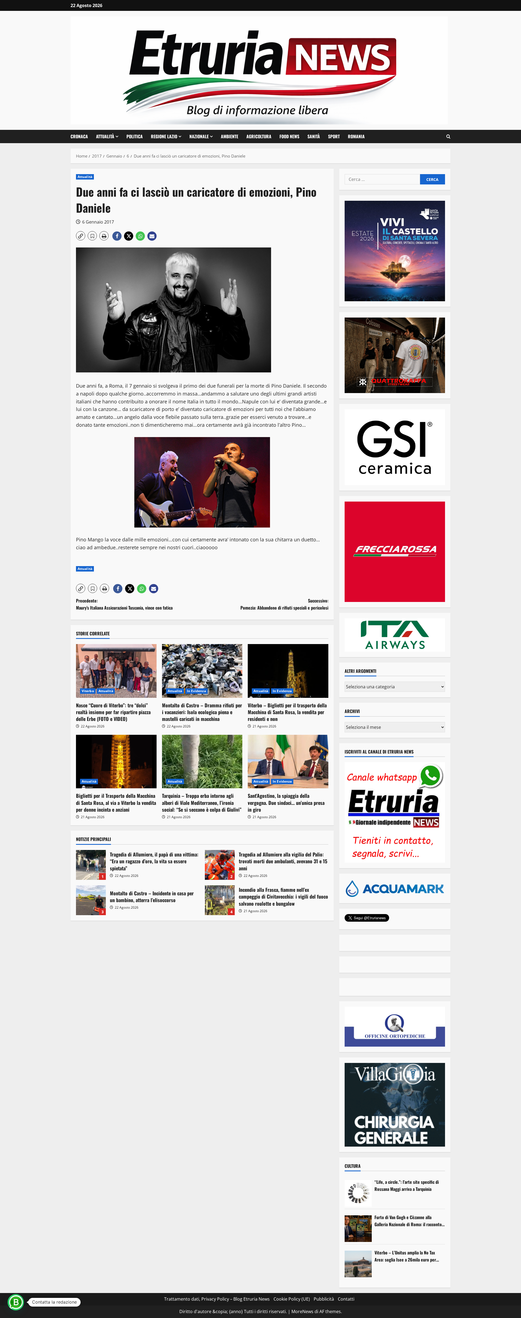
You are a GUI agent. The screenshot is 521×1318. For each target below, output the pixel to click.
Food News (289, 136)
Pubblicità (324, 1299)
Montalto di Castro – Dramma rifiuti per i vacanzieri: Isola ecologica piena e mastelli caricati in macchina (202, 712)
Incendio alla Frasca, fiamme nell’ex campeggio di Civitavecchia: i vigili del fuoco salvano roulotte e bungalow (220, 900)
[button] (448, 136)
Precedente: (124, 604)
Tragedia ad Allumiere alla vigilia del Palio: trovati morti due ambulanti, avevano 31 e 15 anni (220, 865)
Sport (334, 136)
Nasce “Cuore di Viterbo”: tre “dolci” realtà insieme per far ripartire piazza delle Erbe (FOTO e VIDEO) (113, 712)
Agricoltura (258, 136)
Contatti (346, 1299)
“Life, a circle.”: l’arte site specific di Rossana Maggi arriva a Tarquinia (406, 1185)
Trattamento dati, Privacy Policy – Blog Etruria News (217, 1299)
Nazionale (199, 136)
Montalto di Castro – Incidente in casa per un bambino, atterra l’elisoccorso (91, 900)
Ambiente (229, 136)
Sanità (313, 136)
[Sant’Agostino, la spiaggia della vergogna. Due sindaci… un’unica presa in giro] (288, 762)
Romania (356, 136)
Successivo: (284, 604)
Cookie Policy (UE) (292, 1299)
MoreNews (302, 1311)
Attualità (105, 136)
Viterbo (88, 691)
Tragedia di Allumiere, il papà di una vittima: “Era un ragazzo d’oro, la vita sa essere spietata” (91, 865)
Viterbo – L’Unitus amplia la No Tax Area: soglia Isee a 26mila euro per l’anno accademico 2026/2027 (405, 1256)
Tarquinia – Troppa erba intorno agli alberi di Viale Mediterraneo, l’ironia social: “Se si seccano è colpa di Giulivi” (202, 802)
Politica (134, 136)
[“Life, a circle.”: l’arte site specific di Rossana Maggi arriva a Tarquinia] (358, 1193)
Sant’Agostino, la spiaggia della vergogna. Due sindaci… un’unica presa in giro (286, 802)
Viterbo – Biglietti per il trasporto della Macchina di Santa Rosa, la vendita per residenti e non (287, 712)
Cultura (353, 1166)
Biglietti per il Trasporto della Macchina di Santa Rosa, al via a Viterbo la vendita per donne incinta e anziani (116, 802)
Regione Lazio (164, 136)
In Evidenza (196, 691)
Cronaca (79, 136)
